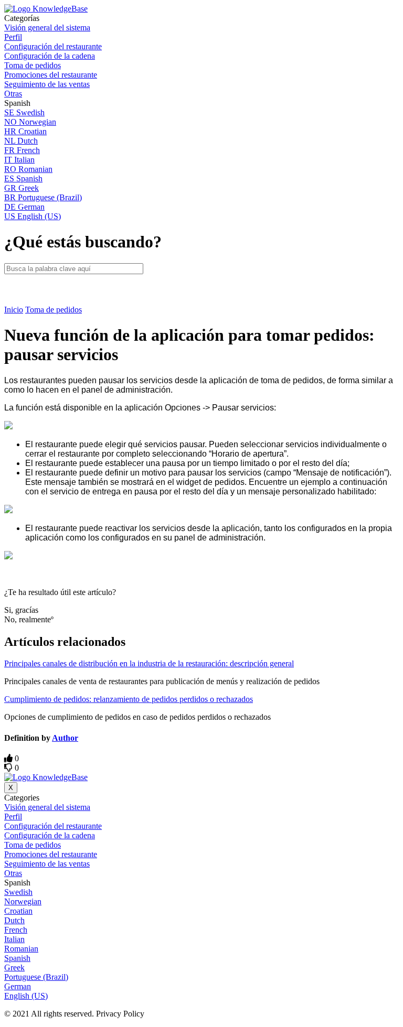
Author (65, 737)
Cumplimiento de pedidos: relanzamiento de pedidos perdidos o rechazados (128, 699)
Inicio (13, 309)
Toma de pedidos (53, 309)
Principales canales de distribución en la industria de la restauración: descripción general (149, 663)
